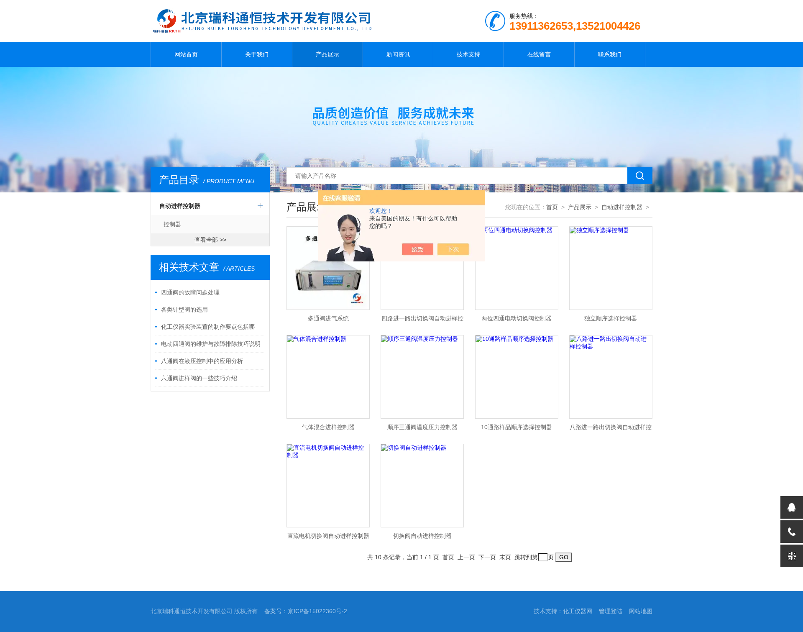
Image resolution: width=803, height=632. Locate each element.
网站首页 (186, 54)
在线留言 (539, 54)
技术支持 (468, 54)
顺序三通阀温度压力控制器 (422, 427)
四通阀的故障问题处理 (190, 292)
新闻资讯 (398, 54)
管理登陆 (610, 611)
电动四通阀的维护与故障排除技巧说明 (211, 343)
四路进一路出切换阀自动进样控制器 (422, 321)
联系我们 (609, 54)
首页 (552, 207)
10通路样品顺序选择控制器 (516, 427)
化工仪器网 (577, 611)
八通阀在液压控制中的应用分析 (202, 361)
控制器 (172, 224)
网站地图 (640, 611)
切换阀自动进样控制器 (422, 535)
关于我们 (257, 54)
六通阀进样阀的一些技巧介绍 (199, 378)
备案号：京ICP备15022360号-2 (305, 611)
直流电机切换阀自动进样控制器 (328, 535)
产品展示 (327, 54)
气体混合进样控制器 (328, 427)
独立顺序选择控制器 (610, 318)
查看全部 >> (210, 239)
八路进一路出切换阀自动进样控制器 (611, 429)
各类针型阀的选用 (184, 309)
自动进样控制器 (179, 205)
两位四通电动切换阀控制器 (516, 318)
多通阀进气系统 (328, 318)
